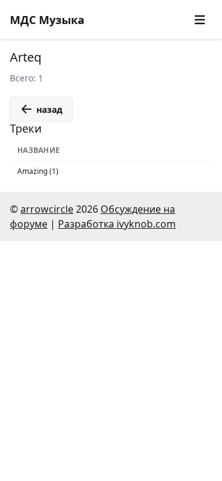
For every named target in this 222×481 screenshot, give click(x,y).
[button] (199, 19)
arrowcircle (46, 209)
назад (49, 109)
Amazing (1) (38, 171)
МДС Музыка (47, 19)
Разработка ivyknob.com (117, 224)
